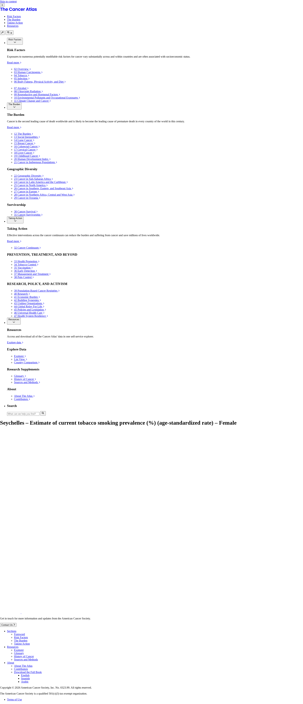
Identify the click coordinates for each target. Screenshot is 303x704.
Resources (12, 25)
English (25, 675)
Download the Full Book (28, 672)
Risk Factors (14, 16)
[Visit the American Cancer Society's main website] (10, 612)
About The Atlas (23, 665)
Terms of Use (14, 699)
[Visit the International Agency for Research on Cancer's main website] (65, 612)
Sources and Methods (26, 659)
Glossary (19, 653)
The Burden (13, 19)
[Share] (2, 33)
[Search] (10, 32)
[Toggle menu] (2, 5)
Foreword (19, 634)
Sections (11, 631)
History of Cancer (24, 656)
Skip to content (8, 1)
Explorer (19, 650)
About (10, 662)
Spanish (25, 678)
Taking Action (15, 22)
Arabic (25, 681)
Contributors (21, 669)
